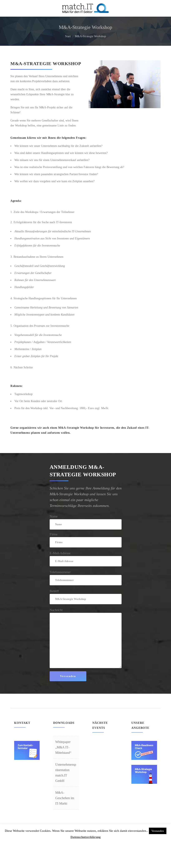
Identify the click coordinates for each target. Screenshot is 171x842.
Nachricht (56, 610)
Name (54, 516)
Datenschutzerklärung (85, 837)
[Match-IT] (85, 8)
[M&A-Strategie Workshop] (144, 781)
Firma (53, 534)
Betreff (54, 591)
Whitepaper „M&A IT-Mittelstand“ (63, 747)
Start (68, 36)
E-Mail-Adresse (60, 553)
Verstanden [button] (157, 830)
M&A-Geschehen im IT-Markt (64, 798)
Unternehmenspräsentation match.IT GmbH (65, 773)
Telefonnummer (60, 572)
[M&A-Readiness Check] (144, 757)
